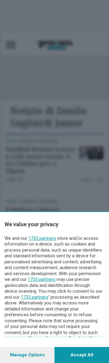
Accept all (82, 355)
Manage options (27, 355)
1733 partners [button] (42, 238)
